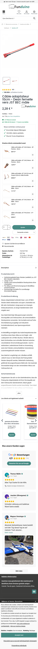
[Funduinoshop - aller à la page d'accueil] (19, 6)
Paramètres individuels (19, 645)
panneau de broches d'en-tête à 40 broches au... (11, 423)
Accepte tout (19, 635)
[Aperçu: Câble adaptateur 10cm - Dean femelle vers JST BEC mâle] (6, 81)
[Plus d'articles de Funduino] (28, 106)
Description (5, 268)
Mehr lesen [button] (9, 533)
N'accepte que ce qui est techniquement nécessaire (20, 641)
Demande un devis (22, 232)
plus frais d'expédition (14, 116)
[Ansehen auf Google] (7, 475)
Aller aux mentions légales (17, 626)
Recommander (9, 246)
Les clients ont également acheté (12, 398)
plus (19, 393)
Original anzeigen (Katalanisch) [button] (15, 486)
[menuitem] (34, 12)
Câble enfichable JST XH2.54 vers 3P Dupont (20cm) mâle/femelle (22, 174)
